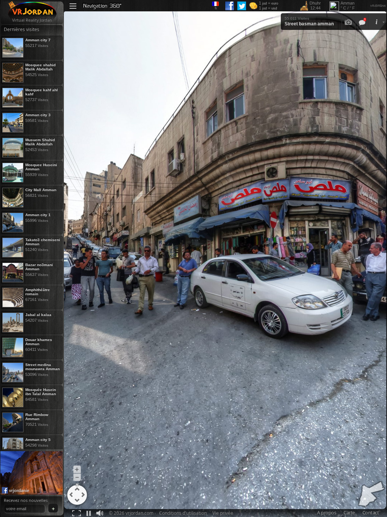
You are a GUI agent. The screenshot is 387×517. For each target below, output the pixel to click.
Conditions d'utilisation (183, 513)
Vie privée (222, 513)
